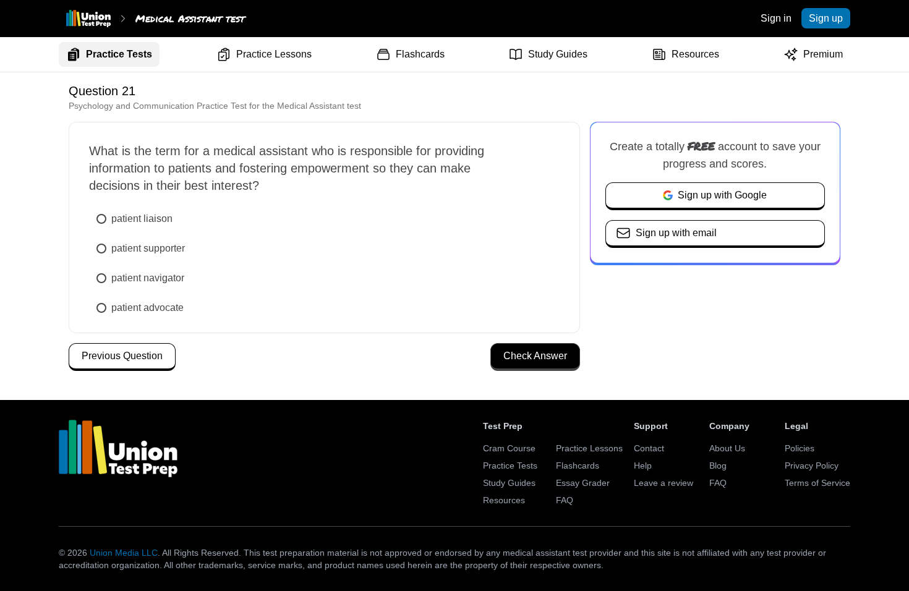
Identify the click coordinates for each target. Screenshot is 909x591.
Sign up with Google (722, 195)
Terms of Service (817, 483)
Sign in (776, 18)
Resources (695, 54)
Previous (122, 356)
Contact (649, 448)
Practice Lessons (274, 54)
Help (643, 465)
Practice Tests (119, 54)
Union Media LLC (124, 553)
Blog (718, 465)
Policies (799, 448)
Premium (823, 54)
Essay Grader (583, 483)
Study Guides (557, 54)
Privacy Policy (812, 465)
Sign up (826, 18)
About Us (727, 448)
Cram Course (509, 448)
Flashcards (420, 54)
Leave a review (663, 483)
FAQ (564, 500)
